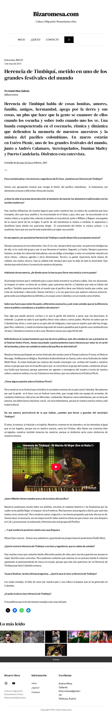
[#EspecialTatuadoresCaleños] (33, 637)
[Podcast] (101, 637)
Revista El (22, 162)
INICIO (19, 60)
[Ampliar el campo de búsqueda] (69, 39)
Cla (29, 162)
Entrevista (9, 60)
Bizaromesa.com (56, 14)
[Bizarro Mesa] (11, 637)
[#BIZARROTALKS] (56, 637)
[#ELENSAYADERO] (78, 637)
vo (32, 162)
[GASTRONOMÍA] (56, 650)
